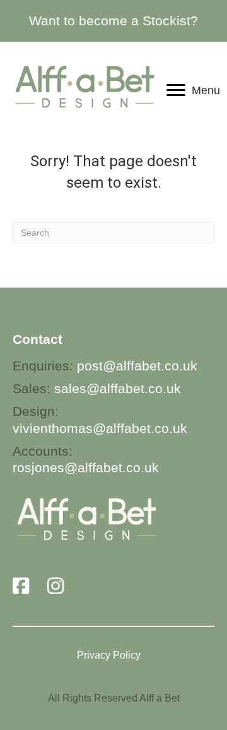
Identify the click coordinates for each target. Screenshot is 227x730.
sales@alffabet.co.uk (117, 388)
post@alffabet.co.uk (137, 365)
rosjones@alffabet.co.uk (86, 467)
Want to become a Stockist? (113, 20)
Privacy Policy (109, 655)
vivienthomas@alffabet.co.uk (100, 428)
